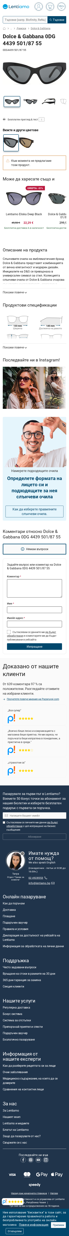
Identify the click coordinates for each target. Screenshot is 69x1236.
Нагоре (54, 1193)
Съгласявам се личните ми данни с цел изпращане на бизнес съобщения (32, 826)
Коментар (14, 576)
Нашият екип (11, 1117)
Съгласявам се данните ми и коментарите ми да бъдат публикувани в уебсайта (31, 635)
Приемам (58, 1225)
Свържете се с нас (15, 1142)
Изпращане (34, 647)
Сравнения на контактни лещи (23, 1089)
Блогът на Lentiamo (16, 1130)
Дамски (21, 28)
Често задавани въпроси (19, 967)
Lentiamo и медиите (16, 1123)
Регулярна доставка (16, 1008)
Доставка (9, 910)
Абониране (34, 837)
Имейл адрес (16, 618)
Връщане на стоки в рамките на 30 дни (29, 974)
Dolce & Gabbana (40, 28)
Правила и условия (15, 929)
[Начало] (4, 28)
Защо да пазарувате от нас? (22, 1136)
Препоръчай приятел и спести (23, 1027)
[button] (12, 101)
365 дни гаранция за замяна (22, 980)
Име (10, 603)
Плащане (9, 916)
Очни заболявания (15, 1072)
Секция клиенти (13, 986)
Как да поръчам (14, 903)
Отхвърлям (15, 1231)
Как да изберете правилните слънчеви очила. (35, 511)
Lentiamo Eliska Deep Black (24, 214)
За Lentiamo (11, 1110)
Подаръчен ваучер (15, 923)
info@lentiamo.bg (39, 883)
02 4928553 (36, 878)
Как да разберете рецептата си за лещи (29, 1066)
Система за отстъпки (17, 1020)
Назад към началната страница (29, 1193)
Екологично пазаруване (19, 1040)
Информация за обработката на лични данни (33, 946)
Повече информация (34, 1225)
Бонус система (12, 1014)
